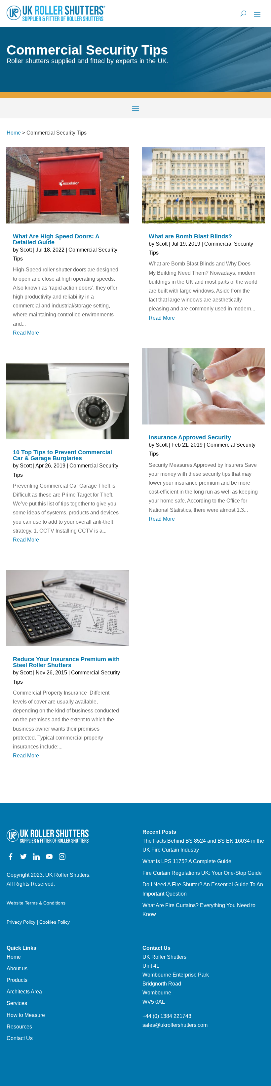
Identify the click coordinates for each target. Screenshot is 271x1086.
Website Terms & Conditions (36, 902)
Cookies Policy (54, 922)
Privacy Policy (21, 922)
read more (26, 333)
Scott (26, 250)
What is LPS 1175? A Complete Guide (186, 861)
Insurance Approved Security (190, 437)
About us (17, 968)
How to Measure (26, 1015)
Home (14, 133)
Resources (19, 1026)
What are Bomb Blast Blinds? (190, 236)
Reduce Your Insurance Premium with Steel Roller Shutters (66, 662)
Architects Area (24, 991)
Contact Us (20, 1038)
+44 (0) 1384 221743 (166, 1016)
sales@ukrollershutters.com (175, 1025)
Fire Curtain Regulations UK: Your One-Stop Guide (202, 873)
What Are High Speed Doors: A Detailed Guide (56, 239)
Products (17, 980)
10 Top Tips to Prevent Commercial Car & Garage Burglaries (62, 455)
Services (17, 1003)
